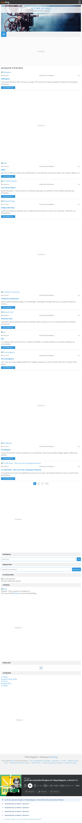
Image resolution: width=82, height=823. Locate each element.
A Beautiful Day (7, 208)
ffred (16, 593)
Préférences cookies (71, 763)
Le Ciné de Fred (41, 8)
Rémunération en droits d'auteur (20, 763)
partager (43, 791)
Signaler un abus (73, 761)
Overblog (53, 757)
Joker (3, 170)
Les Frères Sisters (8, 187)
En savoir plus (8, 88)
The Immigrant (7, 359)
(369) (4, 685)
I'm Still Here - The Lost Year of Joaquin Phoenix (21, 470)
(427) (6, 683)
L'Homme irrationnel (10, 298)
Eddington (5, 79)
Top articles (55, 761)
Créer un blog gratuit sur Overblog (40, 761)
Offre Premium (36, 763)
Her (2, 339)
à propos (56, 791)
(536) (9, 679)
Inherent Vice (6, 318)
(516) (4, 681)
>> (47, 483)
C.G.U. (6, 763)
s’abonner (31, 791)
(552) (4, 677)
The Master (6, 450)
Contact (63, 761)
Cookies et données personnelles (53, 763)
